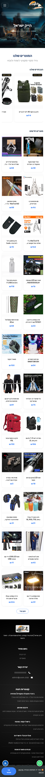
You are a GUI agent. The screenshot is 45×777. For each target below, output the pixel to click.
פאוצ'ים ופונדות (22, 711)
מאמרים (23, 658)
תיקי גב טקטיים (38, 715)
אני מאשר (8, 771)
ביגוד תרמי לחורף (23, 701)
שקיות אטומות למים (9, 711)
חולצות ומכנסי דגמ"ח (36, 697)
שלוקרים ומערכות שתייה (36, 711)
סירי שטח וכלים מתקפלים (12, 725)
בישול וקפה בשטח (22, 721)
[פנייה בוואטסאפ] (40, 763)
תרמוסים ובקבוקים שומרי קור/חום (33, 725)
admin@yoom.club (20, 677)
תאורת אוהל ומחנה (37, 753)
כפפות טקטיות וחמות (37, 701)
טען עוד (22, 611)
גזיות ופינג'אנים (38, 729)
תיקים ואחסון (22, 707)
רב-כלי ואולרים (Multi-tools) (18, 743)
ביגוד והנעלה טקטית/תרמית (22, 694)
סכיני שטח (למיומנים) (36, 743)
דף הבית (22, 654)
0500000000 (20, 673)
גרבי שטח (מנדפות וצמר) (20, 697)
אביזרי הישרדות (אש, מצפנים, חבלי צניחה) (30, 739)
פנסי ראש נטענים (38, 757)
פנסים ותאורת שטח (22, 749)
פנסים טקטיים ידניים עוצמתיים (20, 753)
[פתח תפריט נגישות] (5, 763)
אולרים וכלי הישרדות (22, 735)
